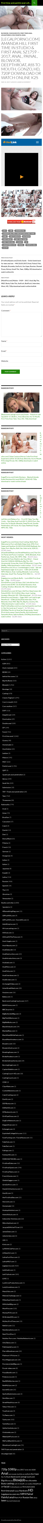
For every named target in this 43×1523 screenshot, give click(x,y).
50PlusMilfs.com (8, 916)
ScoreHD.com (7, 1390)
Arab (4, 809)
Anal (5, 236)
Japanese (5, 869)
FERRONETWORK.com (11, 1159)
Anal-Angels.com (8, 941)
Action (3, 659)
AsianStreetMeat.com (10, 988)
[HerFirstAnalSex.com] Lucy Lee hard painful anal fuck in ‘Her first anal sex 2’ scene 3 (21, 607)
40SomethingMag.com (10, 911)
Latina (4, 877)
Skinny (4, 779)
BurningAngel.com (9, 1065)
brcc (27, 1481)
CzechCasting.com (9, 1095)
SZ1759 (5, 248)
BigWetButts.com (8, 1022)
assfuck (28, 1474)
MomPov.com (7, 1308)
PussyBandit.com (8, 1373)
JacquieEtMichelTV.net (10, 1227)
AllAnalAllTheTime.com (11, 937)
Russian (5, 881)
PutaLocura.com (8, 1377)
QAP (4, 770)
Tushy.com (6, 1419)
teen (3, 1500)
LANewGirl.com (8, 1253)
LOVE (4, 1279)
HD (26, 242)
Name (4, 341)
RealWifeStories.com (10, 1381)
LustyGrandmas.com (10, 1287)
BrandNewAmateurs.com (11, 1039)
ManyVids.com (7, 1291)
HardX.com (6, 1193)
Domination (6, 719)
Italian (4, 864)
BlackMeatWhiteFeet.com (12, 1035)
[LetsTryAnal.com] (15, 1501)
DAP (4, 711)
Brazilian (5, 817)
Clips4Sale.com (8, 1086)
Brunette (33, 1480)
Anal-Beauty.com (8, 945)
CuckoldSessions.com (10, 1091)
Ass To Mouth (15, 236)
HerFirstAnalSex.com (10, 1197)
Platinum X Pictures (9, 1355)
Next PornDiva (7, 1334)
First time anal (26, 33)
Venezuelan (6, 898)
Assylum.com (7, 992)
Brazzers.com (7, 1044)
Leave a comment (24, 82)
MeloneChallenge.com (10, 1296)
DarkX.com (6, 1099)
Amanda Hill (20, 230)
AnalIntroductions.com (11, 958)
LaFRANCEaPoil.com (10, 1249)
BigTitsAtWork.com (9, 1018)
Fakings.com (7, 1150)
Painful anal (20, 35)
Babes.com (6, 997)
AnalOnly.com (7, 971)
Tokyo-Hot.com (8, 1407)
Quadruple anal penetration (12, 775)
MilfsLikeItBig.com (9, 1304)
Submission (6, 787)
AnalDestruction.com (10, 954)
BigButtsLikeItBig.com (10, 1014)
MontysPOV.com (8, 1313)
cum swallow (29, 1484)
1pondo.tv (6, 907)
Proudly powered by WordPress (11, 1520)
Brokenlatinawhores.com (11, 1061)
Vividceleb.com (8, 1432)
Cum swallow (7, 706)
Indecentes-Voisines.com (11, 1219)
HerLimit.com (7, 1202)
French (5, 847)
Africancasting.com (9, 928)
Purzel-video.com (8, 1368)
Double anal (6, 723)
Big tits (4, 1480)
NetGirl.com (7, 1326)
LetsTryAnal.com (8, 1274)
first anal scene (21, 239)
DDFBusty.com (8, 1103)
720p (10, 230)
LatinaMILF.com (8, 1261)
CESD (4, 1082)
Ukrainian (6, 894)
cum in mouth (19, 1484)
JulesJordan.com (8, 1236)
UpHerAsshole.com (9, 1428)
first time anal (8, 242)
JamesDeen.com (8, 1232)
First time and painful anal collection (16, 3)
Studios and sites (7, 903)
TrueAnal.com (7, 1411)
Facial (4, 732)
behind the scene (8, 676)
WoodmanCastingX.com (11, 1445)
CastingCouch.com (9, 1078)
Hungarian (6, 856)
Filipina (5, 843)
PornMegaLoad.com (9, 1360)
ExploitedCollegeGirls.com (12, 1133)
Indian (4, 860)
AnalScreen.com (8, 980)
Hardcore (23, 1490)
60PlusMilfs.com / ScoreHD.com (14, 920)
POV (20, 1498)
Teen (4, 796)
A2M (4, 664)
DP (3, 728)
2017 (4, 230)
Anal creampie (7, 668)
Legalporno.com (8, 35)
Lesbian (5, 753)
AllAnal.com (7, 933)
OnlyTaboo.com (8, 1343)
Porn (16, 1497)
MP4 (23, 1493)
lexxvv (13, 82)
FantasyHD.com (8, 1155)
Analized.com (7, 963)
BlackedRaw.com (8, 1031)
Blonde (10, 1481)
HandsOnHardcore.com (11, 1189)
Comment (6, 310)
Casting (5, 693)
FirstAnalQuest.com (9, 1168)
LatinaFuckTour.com (9, 1257)
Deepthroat (7, 239)
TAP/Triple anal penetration (11, 1449)
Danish (5, 830)
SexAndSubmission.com (11, 1394)
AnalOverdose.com (9, 975)
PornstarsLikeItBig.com (11, 1364)
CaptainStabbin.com (9, 1069)
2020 (34, 1470)
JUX (3, 1240)
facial (6, 1486)
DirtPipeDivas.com (9, 1116)
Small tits (5, 783)
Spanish (5, 886)
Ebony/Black (7, 839)
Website (4, 361)
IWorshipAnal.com (9, 1223)
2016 (18, 1470)
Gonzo (19, 242)
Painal (21, 245)
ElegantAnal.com (8, 1125)
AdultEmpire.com (9, 924)
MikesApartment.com (10, 1300)
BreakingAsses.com (9, 1052)
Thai (4, 890)
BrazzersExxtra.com (9, 1048)
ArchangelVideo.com (10, 984)
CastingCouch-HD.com (11, 1074)
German (5, 851)
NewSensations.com (9, 1330)
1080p (12, 1469)
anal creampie (12, 1474)
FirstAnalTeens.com (9, 1172)
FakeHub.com (7, 1142)
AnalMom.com (7, 967)
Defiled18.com (7, 1108)
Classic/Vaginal (8, 698)
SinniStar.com (7, 1398)
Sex (31, 1497)
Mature (5, 758)
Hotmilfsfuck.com (9, 1214)
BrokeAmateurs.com (10, 1056)
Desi (4, 834)
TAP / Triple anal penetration (13, 792)
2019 (30, 1470)
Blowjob (4, 33)
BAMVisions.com (8, 1005)
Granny (5, 740)
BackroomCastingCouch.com (13, 1001)
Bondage (5, 689)
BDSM (4, 672)
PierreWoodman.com (10, 1351)
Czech (4, 826)
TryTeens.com (7, 1415)
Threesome (6, 800)
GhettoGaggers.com (9, 1180)
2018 (26, 1470)
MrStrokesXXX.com (9, 1317)
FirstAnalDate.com (9, 1163)
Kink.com (5, 1244)
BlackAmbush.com (9, 1027)
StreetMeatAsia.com (9, 1402)
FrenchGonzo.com (9, 1176)
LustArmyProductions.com (12, 1283)
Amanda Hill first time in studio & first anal (19, 233)
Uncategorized (6, 1454)
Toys (8, 1501)
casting (10, 1483)
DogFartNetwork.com (10, 1121)
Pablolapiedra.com (9, 1347)
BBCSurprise (7, 1009)
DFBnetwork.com (9, 1112)
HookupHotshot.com (10, 1210)
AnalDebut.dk (7, 950)
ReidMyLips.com (8, 1385)
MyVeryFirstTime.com (10, 1321)
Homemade (6, 745)
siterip (35, 1497)
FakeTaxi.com (7, 1146)
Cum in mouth (14, 33)
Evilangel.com (7, 1129)
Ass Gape (35, 1474)
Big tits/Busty (7, 681)
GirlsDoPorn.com (9, 1185)
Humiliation (6, 749)
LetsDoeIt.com (7, 1270)
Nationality (5, 804)
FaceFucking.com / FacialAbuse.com (15, 1138)
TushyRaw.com (7, 1424)
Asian (4, 813)
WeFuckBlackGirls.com (11, 1441)
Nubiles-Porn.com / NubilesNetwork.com (17, 1338)
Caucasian (6, 822)
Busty (3, 1483)
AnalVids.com (21, 1474)
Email (4, 351)
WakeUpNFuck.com (9, 1437)
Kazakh (5, 873)
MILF (4, 762)
